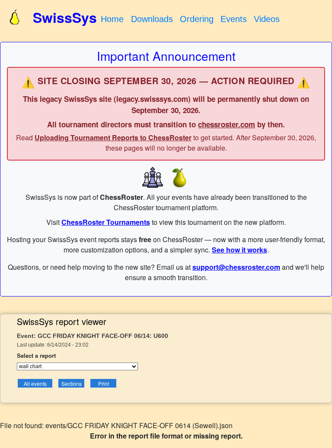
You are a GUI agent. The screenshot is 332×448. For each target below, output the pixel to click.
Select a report (36, 355)
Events (233, 19)
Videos (267, 19)
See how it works (239, 250)
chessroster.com (226, 124)
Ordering (197, 19)
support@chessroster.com (236, 267)
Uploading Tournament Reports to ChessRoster (113, 137)
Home (112, 19)
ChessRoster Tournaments (105, 222)
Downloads (152, 19)
